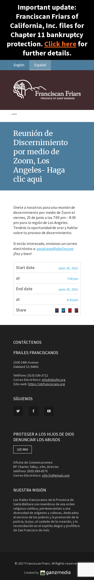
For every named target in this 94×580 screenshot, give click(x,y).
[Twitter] (63, 310)
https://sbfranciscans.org (46, 384)
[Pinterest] (70, 310)
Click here (60, 43)
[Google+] (76, 310)
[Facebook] (57, 310)
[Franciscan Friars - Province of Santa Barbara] (47, 98)
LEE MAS (22, 449)
